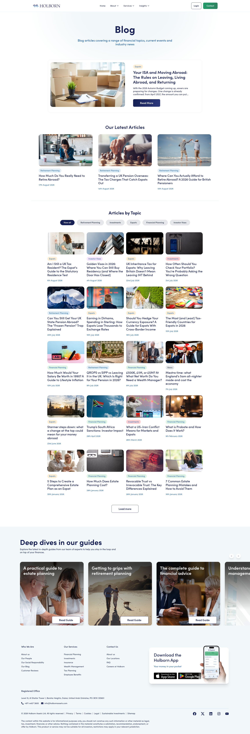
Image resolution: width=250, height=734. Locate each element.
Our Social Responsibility (32, 662)
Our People (26, 658)
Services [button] (128, 5)
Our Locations (113, 658)
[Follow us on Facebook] (194, 713)
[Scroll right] (238, 556)
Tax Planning (70, 670)
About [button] (113, 5)
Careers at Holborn (116, 666)
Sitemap (131, 713)
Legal (96, 713)
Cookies (87, 713)
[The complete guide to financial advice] (188, 594)
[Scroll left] (231, 556)
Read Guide (66, 620)
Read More (146, 103)
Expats (133, 222)
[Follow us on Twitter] (202, 713)
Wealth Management (74, 666)
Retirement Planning (90, 222)
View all (67, 222)
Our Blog (25, 666)
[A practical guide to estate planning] (52, 594)
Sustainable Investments (113, 713)
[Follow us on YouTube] (227, 713)
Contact (210, 5)
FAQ (108, 662)
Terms (78, 713)
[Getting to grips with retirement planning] (120, 594)
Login (196, 5)
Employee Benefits (72, 674)
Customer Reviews (29, 670)
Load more (125, 509)
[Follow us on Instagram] (219, 713)
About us (25, 654)
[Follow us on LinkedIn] (211, 713)
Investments (115, 222)
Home (102, 5)
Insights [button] (143, 5)
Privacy (69, 713)
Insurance (68, 662)
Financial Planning (155, 222)
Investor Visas (180, 222)
